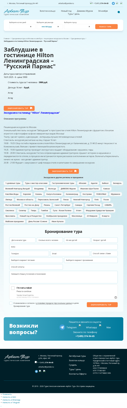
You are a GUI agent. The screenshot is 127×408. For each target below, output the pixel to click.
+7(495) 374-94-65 (85, 336)
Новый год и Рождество (31, 216)
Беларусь (117, 183)
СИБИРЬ (108, 205)
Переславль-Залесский (48, 199)
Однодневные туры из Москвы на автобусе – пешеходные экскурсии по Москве (40, 39)
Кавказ (106, 188)
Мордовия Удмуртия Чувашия (100, 210)
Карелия (27, 194)
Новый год (66, 11)
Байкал (105, 183)
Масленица (77, 216)
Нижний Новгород (81, 199)
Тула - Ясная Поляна (62, 210)
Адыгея (94, 183)
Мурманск (115, 194)
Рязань (47, 205)
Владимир (39, 188)
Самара (78, 205)
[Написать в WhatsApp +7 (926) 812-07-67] (117, 3)
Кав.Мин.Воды (11, 194)
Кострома (87, 194)
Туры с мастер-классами (36, 183)
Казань (38, 194)
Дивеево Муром (85, 11)
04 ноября (103, 11)
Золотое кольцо (47, 11)
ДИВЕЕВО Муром (68, 188)
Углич (78, 210)
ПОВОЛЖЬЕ (101, 194)
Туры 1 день (73, 14)
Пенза (66, 199)
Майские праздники (14, 221)
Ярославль (10, 216)
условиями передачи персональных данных (54, 303)
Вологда (52, 188)
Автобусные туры (77, 356)
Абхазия (82, 183)
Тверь (33, 210)
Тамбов (44, 210)
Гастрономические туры (63, 183)
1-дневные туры (12, 183)
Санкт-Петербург (62, 205)
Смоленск (9, 210)
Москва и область (25, 199)
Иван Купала (58, 221)
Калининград (72, 194)
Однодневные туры (78, 39)
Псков (106, 199)
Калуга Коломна (54, 194)
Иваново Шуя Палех (89, 188)
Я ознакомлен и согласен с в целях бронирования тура (46, 304)
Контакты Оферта (77, 373)
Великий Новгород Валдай (17, 188)
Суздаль (73, 365)
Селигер (22, 210)
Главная (7, 39)
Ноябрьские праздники (56, 216)
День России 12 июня (37, 221)
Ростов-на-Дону (32, 205)
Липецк (8, 199)
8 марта (105, 216)
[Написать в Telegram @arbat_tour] (113, 3)
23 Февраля (92, 216)
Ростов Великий (12, 205)
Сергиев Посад (93, 205)
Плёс (97, 199)
